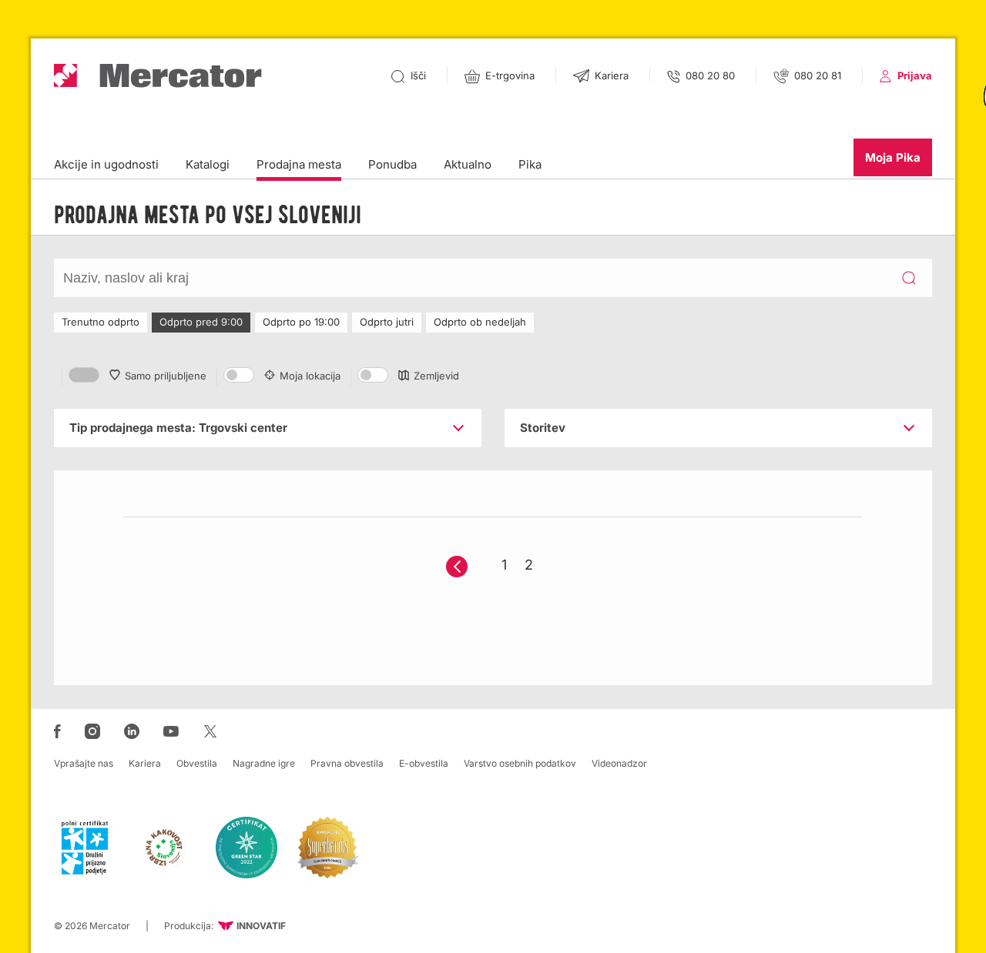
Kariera (145, 763)
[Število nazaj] (457, 566)
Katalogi (208, 164)
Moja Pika (893, 157)
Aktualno (467, 164)
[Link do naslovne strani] (158, 76)
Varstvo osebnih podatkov (520, 763)
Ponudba (392, 164)
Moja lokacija (310, 375)
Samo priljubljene (165, 375)
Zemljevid (436, 375)
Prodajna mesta (299, 164)
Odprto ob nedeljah (480, 322)
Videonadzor (619, 763)
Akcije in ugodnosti (106, 164)
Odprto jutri (387, 322)
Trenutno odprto (100, 322)
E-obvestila (423, 763)
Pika (530, 164)
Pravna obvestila (347, 763)
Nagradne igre (264, 763)
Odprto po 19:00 (301, 322)
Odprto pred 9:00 (201, 322)
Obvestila (196, 763)
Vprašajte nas (83, 763)
